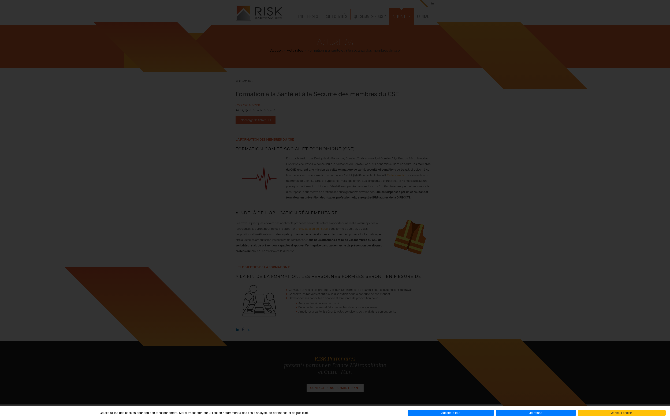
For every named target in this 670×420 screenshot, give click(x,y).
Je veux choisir (621, 413)
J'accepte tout (450, 413)
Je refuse (535, 413)
